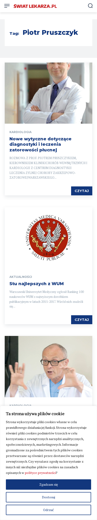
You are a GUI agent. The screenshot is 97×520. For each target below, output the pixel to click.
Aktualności (20, 277)
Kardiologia (20, 132)
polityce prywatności (40, 472)
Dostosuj (48, 497)
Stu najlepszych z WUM (36, 283)
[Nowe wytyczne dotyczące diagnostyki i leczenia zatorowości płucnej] (48, 93)
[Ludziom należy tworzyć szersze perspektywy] (48, 366)
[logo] (35, 6)
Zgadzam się (48, 484)
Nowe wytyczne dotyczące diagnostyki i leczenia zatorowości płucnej (40, 144)
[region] (48, 463)
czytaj (82, 191)
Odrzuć (48, 510)
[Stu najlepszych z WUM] (48, 237)
